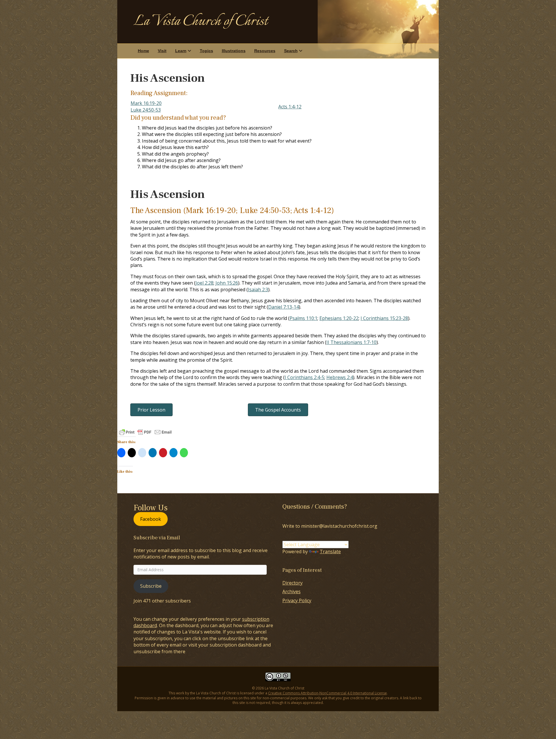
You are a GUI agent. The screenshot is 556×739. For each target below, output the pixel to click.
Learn (180, 50)
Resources (264, 50)
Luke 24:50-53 (146, 110)
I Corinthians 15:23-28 (384, 318)
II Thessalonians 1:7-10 (351, 342)
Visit (162, 50)
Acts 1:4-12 (289, 106)
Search (291, 50)
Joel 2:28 (204, 283)
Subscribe (151, 586)
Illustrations (234, 50)
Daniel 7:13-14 (283, 307)
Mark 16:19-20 (146, 103)
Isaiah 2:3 (258, 289)
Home (143, 50)
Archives (291, 591)
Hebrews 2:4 (339, 377)
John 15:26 (226, 283)
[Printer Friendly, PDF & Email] (145, 432)
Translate (330, 551)
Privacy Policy (296, 600)
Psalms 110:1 (303, 318)
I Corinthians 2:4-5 (304, 377)
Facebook (150, 519)
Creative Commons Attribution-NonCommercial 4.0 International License (327, 693)
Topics (206, 50)
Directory (292, 583)
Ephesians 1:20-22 (339, 318)
